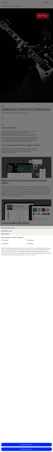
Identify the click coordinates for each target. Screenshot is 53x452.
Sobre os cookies (5, 233)
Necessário (5, 240)
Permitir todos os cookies (26, 449)
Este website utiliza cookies (8, 227)
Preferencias (31, 240)
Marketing (30, 243)
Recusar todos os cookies (26, 444)
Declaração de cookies (6, 230)
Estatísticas (5, 243)
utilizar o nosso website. (30, 254)
